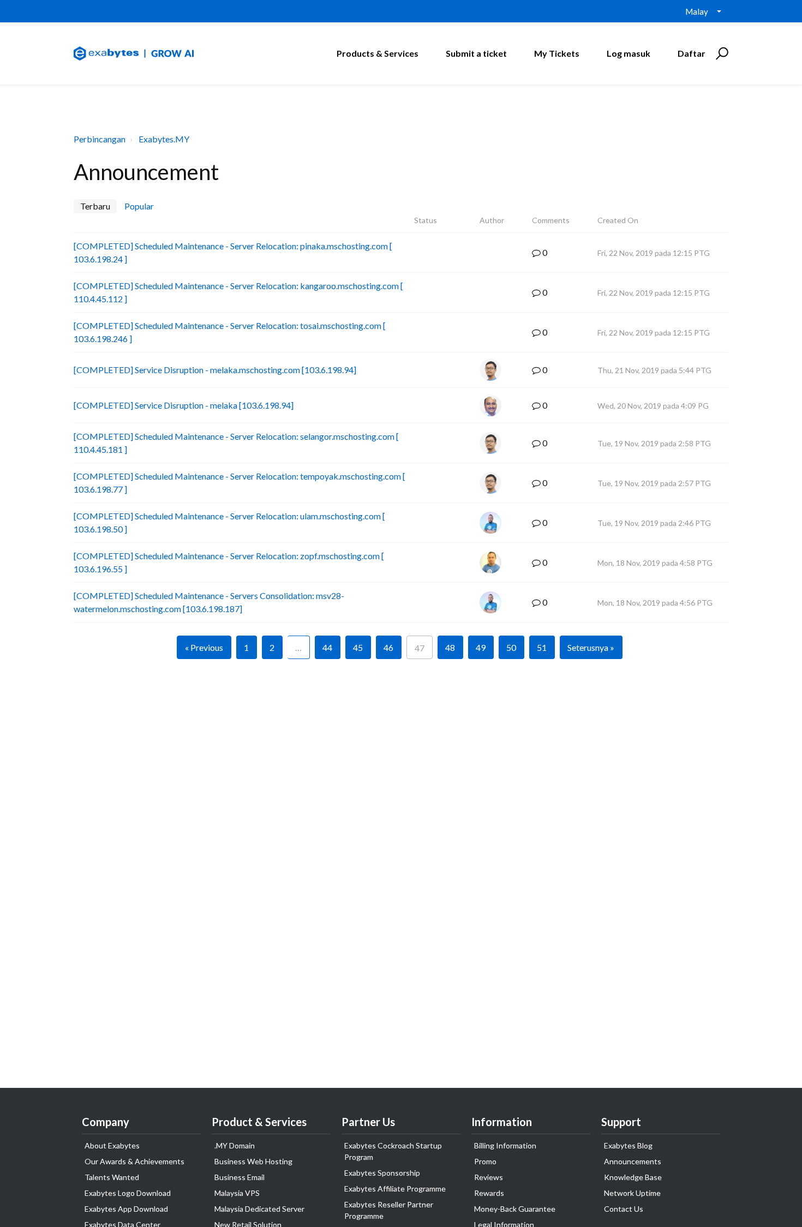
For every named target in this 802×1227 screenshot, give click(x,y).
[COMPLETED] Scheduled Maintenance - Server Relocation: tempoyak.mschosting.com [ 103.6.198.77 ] (239, 482)
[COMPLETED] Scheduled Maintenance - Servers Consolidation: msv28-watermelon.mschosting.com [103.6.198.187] (209, 602)
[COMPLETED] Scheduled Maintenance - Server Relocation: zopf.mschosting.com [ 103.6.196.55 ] (229, 562)
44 (327, 647)
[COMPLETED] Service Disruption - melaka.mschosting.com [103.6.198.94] (215, 369)
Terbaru (95, 206)
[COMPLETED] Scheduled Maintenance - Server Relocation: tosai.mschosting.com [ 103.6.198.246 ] (230, 332)
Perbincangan (99, 139)
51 (542, 647)
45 (358, 647)
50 (511, 647)
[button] (720, 53)
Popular (139, 206)
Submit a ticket (476, 53)
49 (481, 647)
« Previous (204, 647)
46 (388, 647)
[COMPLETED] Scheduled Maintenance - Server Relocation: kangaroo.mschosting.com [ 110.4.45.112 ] (238, 292)
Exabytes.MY (164, 139)
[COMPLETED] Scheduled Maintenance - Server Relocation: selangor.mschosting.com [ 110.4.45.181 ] (236, 442)
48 (450, 647)
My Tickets (556, 53)
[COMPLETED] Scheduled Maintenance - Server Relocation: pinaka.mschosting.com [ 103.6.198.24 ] (233, 252)
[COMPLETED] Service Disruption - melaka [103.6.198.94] (184, 405)
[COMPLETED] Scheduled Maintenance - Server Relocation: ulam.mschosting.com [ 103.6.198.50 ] (229, 522)
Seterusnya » (590, 647)
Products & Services (377, 53)
